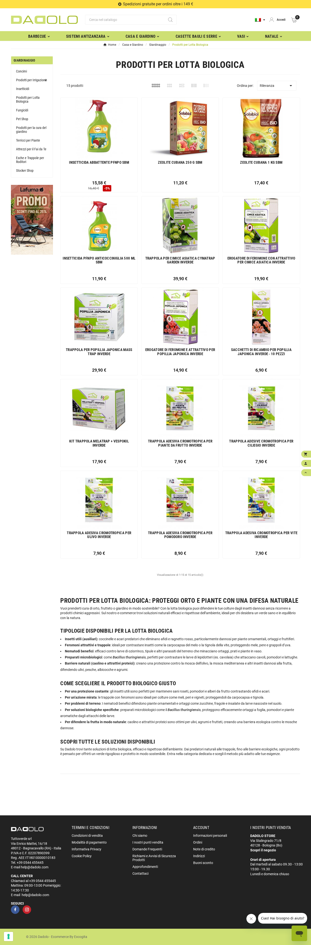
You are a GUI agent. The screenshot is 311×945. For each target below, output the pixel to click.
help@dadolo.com (34, 867)
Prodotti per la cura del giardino (31, 130)
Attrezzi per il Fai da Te (31, 149)
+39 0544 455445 (30, 862)
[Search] (170, 20)
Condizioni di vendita (87, 835)
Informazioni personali (210, 835)
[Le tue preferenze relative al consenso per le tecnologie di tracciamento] (8, 936)
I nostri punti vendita (147, 842)
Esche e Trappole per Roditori (30, 160)
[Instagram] (27, 909)
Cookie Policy (82, 856)
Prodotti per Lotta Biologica (28, 99)
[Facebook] (15, 909)
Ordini (197, 842)
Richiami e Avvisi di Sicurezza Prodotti (154, 858)
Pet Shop (22, 119)
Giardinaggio (24, 60)
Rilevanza (277, 86)
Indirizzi (199, 856)
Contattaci (140, 873)
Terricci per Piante (28, 140)
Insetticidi (22, 89)
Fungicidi (22, 110)
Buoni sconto (203, 863)
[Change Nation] (260, 20)
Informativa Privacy (86, 849)
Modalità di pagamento (89, 842)
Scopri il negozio (263, 850)
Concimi (21, 71)
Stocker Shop (25, 170)
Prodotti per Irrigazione (31, 80)
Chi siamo (139, 835)
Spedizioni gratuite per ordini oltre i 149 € (158, 4)
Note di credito (204, 849)
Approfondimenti (145, 867)
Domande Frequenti (147, 849)
